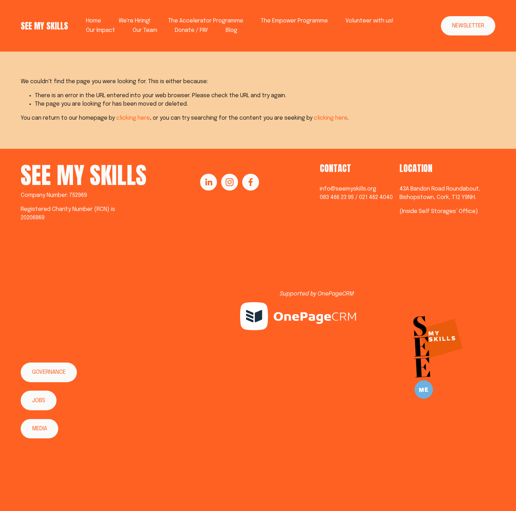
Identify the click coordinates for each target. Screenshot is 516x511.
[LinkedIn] (208, 182)
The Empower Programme (294, 21)
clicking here (133, 118)
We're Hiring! (135, 21)
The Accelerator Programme (205, 21)
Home (93, 21)
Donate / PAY (191, 30)
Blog (231, 30)
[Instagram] (229, 182)
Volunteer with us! (369, 21)
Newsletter (468, 26)
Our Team (145, 30)
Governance (49, 372)
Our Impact (100, 30)
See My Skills (44, 25)
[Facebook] (250, 182)
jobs (38, 401)
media (39, 429)
